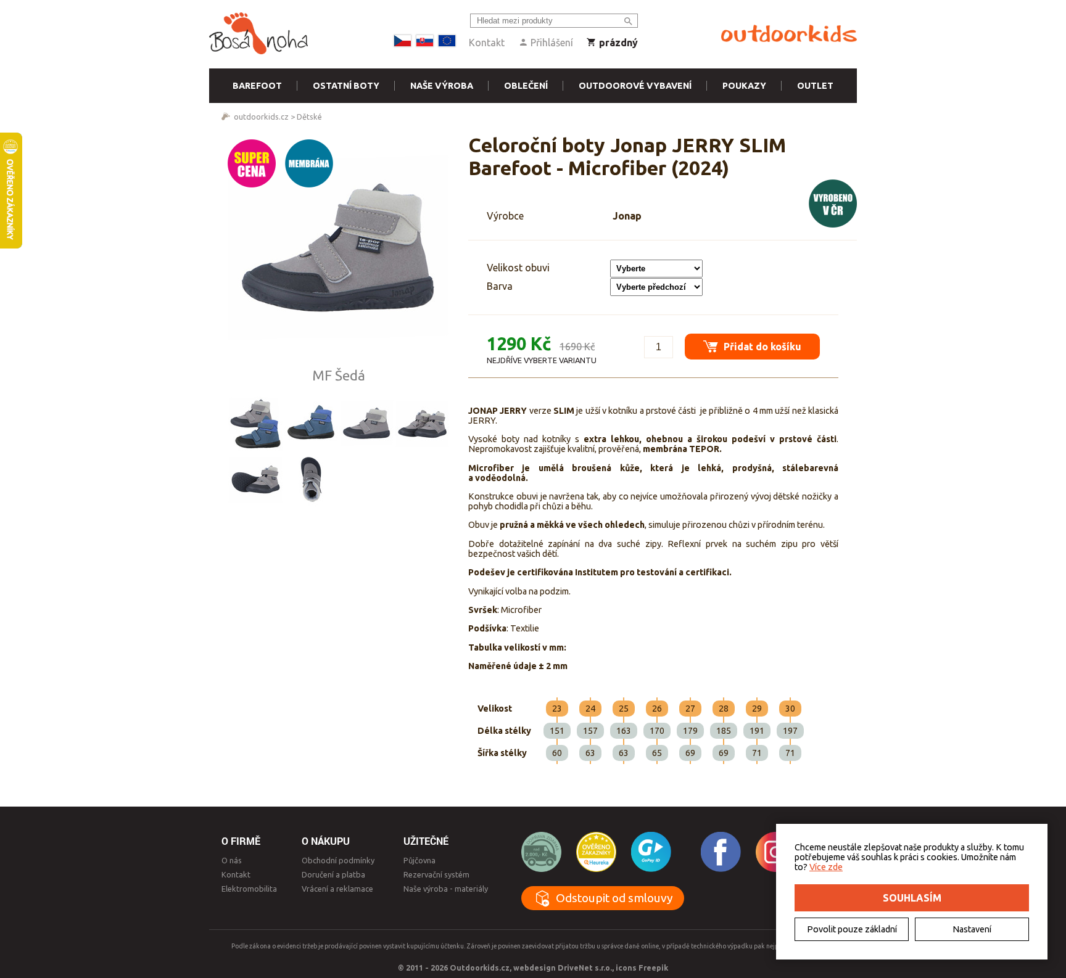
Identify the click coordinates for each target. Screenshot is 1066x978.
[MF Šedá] (366, 424)
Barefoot (257, 86)
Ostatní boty (346, 86)
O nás (231, 860)
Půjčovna (419, 860)
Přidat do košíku (761, 346)
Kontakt (487, 42)
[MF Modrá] (311, 424)
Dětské (309, 116)
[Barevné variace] (255, 424)
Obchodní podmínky (338, 860)
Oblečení (526, 86)
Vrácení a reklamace (337, 888)
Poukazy (744, 86)
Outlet (815, 86)
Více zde (826, 867)
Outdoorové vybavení (635, 86)
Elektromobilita (249, 888)
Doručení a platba (333, 874)
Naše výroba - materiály (445, 888)
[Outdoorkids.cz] (789, 34)
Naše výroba (441, 86)
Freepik (653, 967)
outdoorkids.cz (261, 116)
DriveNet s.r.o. (585, 967)
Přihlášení (550, 42)
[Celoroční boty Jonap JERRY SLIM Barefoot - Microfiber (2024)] (339, 250)
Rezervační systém (436, 874)
